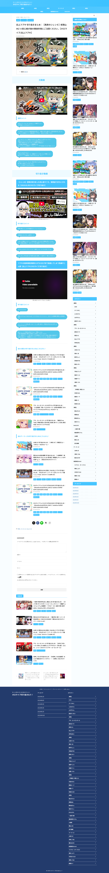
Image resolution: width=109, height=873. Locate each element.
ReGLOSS (67, 11)
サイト (18, 568)
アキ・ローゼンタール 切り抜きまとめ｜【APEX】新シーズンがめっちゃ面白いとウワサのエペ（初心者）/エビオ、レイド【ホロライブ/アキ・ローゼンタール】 (49, 645)
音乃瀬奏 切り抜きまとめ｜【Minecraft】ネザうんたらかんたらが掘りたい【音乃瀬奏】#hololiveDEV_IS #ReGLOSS (84, 148)
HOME (41, 689)
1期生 (35, 8)
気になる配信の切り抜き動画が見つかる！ (21, 692)
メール (19, 561)
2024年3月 (76, 496)
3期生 (73, 8)
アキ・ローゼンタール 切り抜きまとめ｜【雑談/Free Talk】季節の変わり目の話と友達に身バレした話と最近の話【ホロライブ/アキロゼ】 (49, 422)
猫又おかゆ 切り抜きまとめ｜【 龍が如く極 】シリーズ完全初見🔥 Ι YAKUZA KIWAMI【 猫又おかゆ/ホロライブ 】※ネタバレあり (49, 619)
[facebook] (37, 522)
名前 (18, 554)
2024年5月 (76, 493)
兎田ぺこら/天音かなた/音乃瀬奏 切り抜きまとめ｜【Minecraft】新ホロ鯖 (85, 38)
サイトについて (47, 689)
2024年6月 (76, 490)
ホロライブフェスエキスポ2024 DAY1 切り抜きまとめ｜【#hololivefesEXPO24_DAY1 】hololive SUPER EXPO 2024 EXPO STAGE (49, 390)
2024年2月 (75, 499)
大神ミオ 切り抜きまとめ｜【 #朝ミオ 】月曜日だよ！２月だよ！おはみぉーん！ (84, 66)
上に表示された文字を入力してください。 (27, 580)
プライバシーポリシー (57, 689)
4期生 (86, 8)
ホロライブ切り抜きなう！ (22, 4)
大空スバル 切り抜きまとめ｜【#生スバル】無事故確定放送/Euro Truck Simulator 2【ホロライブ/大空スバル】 (85, 93)
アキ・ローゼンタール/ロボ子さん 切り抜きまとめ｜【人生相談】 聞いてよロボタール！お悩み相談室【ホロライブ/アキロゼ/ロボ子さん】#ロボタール (49, 407)
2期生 (48, 8)
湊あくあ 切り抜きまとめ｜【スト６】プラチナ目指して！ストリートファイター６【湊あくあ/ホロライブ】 (85, 121)
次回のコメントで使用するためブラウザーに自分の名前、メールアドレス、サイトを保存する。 (42, 574)
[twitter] (33, 522)
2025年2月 (75, 487)
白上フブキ (29, 528)
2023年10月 (76, 502)
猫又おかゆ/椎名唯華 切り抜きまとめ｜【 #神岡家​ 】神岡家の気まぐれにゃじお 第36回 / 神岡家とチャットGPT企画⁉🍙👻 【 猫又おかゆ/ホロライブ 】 (49, 457)
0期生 (22, 8)
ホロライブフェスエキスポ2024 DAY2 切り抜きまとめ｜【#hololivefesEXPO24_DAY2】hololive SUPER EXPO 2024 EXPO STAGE (49, 372)
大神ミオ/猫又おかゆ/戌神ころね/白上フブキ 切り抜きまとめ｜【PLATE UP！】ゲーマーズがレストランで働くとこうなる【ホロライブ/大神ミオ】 (49, 357)
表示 (26, 72)
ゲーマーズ (61, 8)
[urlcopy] (49, 522)
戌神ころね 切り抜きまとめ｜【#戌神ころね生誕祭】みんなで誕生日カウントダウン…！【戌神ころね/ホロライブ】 (49, 659)
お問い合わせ (67, 689)
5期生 (41, 11)
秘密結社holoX (54, 11)
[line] (41, 522)
